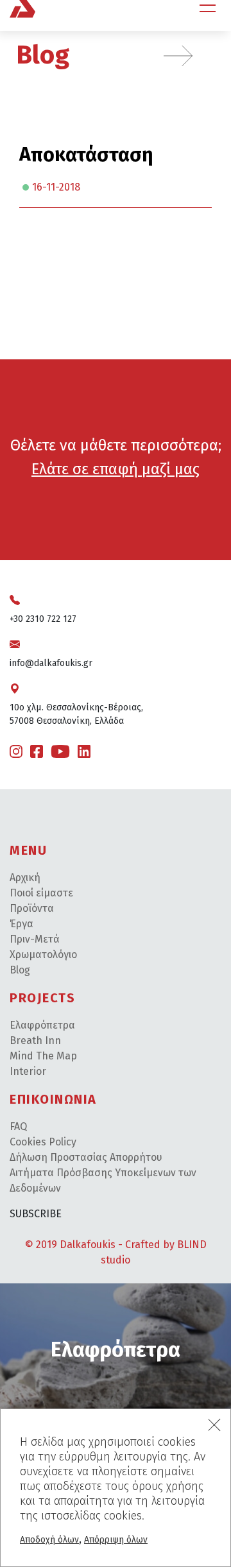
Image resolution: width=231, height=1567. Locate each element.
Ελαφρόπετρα (42, 1025)
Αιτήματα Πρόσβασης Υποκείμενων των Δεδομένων (103, 1180)
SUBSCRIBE (36, 1214)
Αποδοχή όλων (49, 1539)
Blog (42, 55)
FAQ (18, 1126)
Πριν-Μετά (35, 939)
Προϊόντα (32, 908)
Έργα (21, 924)
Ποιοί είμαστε (41, 893)
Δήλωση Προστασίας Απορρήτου (86, 1157)
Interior (28, 1071)
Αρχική (25, 877)
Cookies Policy (43, 1142)
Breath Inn (35, 1040)
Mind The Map (43, 1056)
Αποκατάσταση (86, 154)
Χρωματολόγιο (43, 954)
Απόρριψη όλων (116, 1539)
